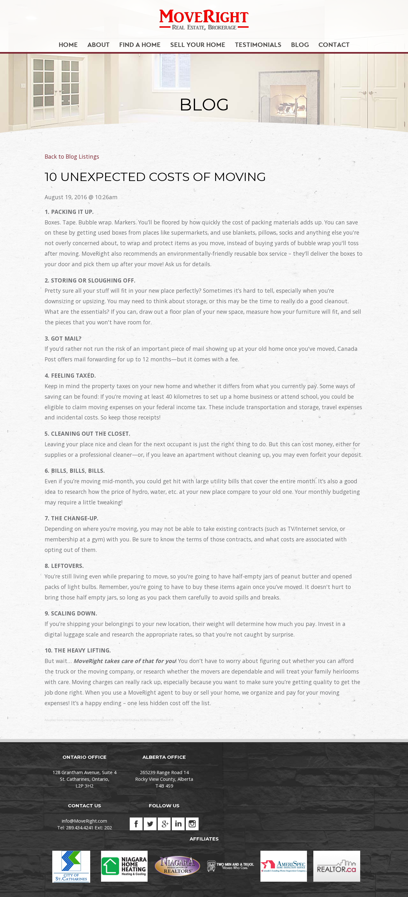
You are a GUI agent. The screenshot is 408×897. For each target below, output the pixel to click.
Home (68, 45)
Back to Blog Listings (72, 156)
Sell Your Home (197, 45)
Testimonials (258, 45)
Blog (300, 45)
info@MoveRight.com (84, 821)
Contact (334, 45)
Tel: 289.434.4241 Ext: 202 (84, 827)
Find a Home (140, 45)
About (98, 45)
